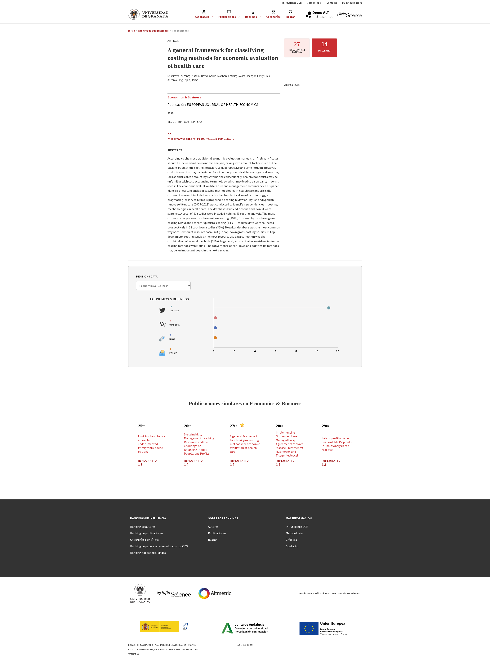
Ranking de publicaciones (146, 533)
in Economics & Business (297, 50)
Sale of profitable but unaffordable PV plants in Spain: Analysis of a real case (337, 444)
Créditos (291, 540)
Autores (213, 527)
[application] (211, 16)
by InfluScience (350, 2)
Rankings (251, 17)
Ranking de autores (142, 527)
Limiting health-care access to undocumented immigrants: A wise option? (151, 443)
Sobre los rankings (223, 518)
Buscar (290, 17)
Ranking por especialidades (148, 553)
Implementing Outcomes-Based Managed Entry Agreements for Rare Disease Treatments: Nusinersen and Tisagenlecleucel (289, 443)
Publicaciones (227, 17)
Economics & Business (184, 97)
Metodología (314, 2)
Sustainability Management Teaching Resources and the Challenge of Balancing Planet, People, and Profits (199, 443)
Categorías (273, 17)
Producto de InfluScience (314, 593)
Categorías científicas (144, 540)
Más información (299, 518)
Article (173, 41)
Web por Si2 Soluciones (346, 593)
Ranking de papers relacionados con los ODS (159, 546)
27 (297, 44)
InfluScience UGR (292, 2)
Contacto (332, 2)
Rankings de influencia (148, 518)
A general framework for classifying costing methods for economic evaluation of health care (245, 443)
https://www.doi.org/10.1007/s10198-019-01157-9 (200, 139)
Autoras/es (202, 17)
